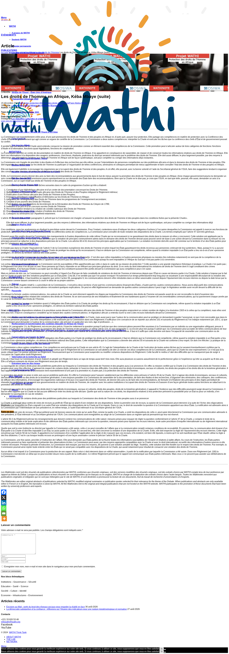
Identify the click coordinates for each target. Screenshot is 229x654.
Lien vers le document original (15, 121)
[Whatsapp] (3, 508)
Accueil (4, 52)
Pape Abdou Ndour (78, 103)
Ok (161, 649)
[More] (4, 518)
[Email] (3, 513)
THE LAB (10, 639)
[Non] (165, 649)
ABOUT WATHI (13, 637)
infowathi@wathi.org (10, 622)
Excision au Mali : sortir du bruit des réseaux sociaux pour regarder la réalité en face (45, 607)
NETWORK (11, 642)
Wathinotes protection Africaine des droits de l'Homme (34, 52)
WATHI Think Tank (18, 632)
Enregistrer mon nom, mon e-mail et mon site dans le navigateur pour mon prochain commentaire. (49, 566)
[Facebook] (3, 492)
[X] (3, 497)
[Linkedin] (3, 502)
